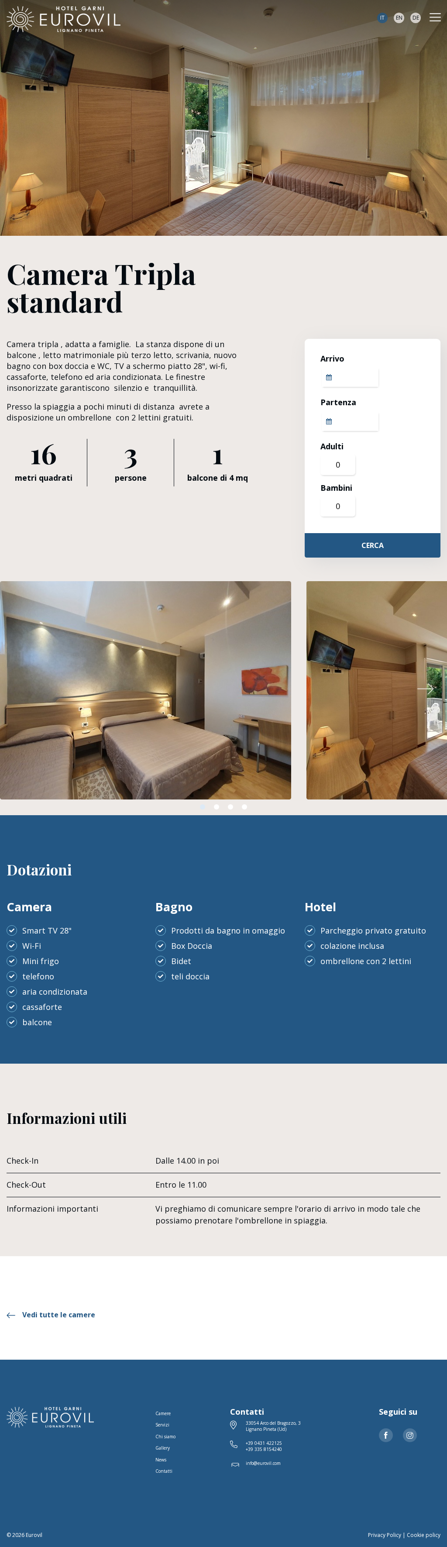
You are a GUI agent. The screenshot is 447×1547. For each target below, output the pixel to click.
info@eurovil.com (263, 1463)
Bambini (336, 487)
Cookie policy (423, 1535)
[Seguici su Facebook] (386, 1435)
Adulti (332, 446)
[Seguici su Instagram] (410, 1435)
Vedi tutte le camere (58, 1314)
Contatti (163, 1471)
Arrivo (332, 358)
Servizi (162, 1425)
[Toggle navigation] (435, 17)
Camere (163, 1413)
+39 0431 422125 (264, 1443)
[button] (425, 688)
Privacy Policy (384, 1535)
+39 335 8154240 (264, 1449)
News (160, 1460)
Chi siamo (165, 1436)
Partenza (338, 402)
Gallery (162, 1448)
